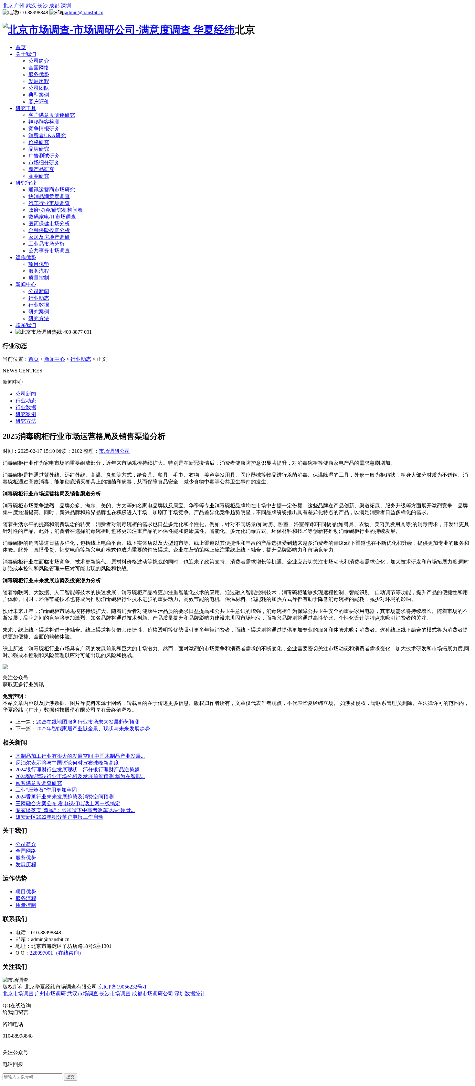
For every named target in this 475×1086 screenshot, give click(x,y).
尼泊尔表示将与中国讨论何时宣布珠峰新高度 (67, 763)
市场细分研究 (43, 162)
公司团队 (38, 88)
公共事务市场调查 (49, 250)
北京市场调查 (18, 993)
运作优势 (26, 257)
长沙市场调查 (115, 993)
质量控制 (38, 277)
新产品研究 (41, 169)
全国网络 (38, 67)
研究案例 (38, 311)
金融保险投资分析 (49, 230)
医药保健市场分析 (49, 223)
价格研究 (38, 142)
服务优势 (38, 74)
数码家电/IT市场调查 (52, 216)
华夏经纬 (213, 30)
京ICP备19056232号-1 (122, 987)
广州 (19, 5)
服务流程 (38, 271)
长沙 (42, 5)
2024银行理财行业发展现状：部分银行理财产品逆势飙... (79, 769)
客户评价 (38, 101)
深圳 (66, 5)
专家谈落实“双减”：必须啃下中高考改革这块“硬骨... (75, 810)
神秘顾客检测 (43, 122)
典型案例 (38, 94)
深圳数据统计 (190, 993)
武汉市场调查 (82, 993)
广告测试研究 (43, 155)
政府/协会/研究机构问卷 (55, 210)
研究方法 (38, 318)
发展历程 (38, 81)
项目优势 (38, 264)
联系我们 (26, 325)
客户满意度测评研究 (51, 115)
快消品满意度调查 (49, 196)
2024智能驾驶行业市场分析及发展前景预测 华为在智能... (80, 776)
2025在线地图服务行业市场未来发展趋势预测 (88, 722)
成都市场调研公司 (152, 993)
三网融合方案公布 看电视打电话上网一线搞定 (68, 803)
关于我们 (26, 54)
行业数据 (38, 305)
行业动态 (38, 298)
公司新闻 (38, 291)
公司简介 (38, 61)
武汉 (31, 5)
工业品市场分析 (46, 244)
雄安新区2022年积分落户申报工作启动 (59, 817)
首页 (21, 47)
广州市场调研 (50, 993)
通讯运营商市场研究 (51, 189)
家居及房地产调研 (49, 237)
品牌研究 (38, 149)
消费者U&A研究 (47, 135)
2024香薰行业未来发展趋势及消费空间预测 (65, 796)
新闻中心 (26, 284)
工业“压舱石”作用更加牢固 (46, 790)
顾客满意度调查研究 (39, 783)
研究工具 (26, 108)
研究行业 (26, 183)
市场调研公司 (114, 451)
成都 (54, 5)
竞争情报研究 (43, 128)
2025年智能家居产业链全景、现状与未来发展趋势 (93, 728)
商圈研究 (38, 176)
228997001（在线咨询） (57, 953)
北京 (8, 5)
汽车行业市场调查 (49, 203)
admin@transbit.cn (84, 12)
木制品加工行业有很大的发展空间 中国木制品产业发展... (80, 756)
